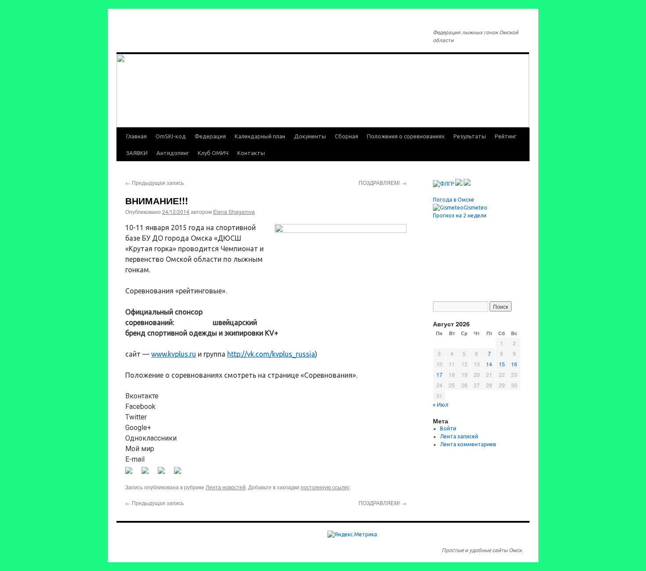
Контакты (251, 153)
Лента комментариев (468, 444)
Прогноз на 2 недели (459, 215)
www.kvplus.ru (173, 354)
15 (502, 364)
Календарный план (260, 136)
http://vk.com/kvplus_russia (271, 354)
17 (439, 374)
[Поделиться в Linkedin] (165, 474)
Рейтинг (505, 136)
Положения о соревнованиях (406, 136)
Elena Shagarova (234, 211)
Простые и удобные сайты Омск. (482, 550)
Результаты (470, 136)
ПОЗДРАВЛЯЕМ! (382, 182)
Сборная (346, 136)
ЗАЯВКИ (137, 153)
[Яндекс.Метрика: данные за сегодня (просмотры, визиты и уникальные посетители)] (352, 534)
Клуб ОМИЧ (213, 153)
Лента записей (459, 436)
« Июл (440, 405)
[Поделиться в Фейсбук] (132, 474)
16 (514, 364)
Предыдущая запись (154, 182)
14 (489, 364)
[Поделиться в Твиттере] (149, 474)
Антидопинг (172, 153)
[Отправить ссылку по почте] (181, 474)
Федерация (210, 136)
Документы (310, 136)
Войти (448, 428)
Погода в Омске (453, 199)
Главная (136, 136)
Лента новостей (226, 487)
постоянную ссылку (325, 487)
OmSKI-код (171, 136)
